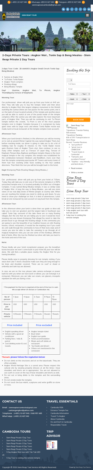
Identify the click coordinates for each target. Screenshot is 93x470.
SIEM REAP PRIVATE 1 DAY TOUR (77, 198)
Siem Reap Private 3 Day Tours (19, 443)
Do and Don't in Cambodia (61, 422)
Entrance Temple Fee (59, 410)
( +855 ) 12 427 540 (19, 2)
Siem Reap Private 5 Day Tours (19, 449)
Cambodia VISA (57, 407)
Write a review (77, 172)
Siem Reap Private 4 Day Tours (19, 446)
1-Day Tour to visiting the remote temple (23, 458)
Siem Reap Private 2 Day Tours (19, 440)
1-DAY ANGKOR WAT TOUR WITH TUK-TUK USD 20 (77, 211)
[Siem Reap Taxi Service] (11, 20)
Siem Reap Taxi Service (83, 467)
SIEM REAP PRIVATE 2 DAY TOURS (78, 201)
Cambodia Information (60, 413)
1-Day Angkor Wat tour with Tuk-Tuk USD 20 (21, 453)
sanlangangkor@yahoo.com (21, 410)
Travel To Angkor (58, 416)
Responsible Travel (58, 425)
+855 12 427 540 (47, 2)
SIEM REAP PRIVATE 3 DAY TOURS (78, 203)
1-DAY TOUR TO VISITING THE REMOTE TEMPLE (76, 216)
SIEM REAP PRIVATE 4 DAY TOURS (78, 205)
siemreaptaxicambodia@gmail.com (46, 5)
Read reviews (76, 168)
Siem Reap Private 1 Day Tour (18, 437)
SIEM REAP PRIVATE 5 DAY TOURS (78, 208)
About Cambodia (57, 419)
